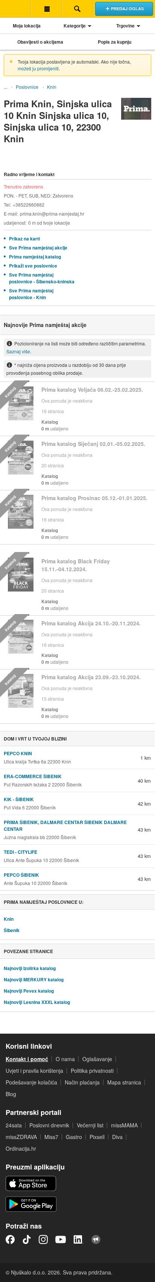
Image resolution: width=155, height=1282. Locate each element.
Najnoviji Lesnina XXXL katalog (37, 1002)
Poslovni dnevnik (49, 1125)
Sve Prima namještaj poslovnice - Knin (31, 294)
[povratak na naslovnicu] (15, 8)
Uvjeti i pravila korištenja (34, 1070)
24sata (14, 1125)
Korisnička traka (46, 8)
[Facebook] (10, 1239)
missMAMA (124, 1125)
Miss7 (51, 1137)
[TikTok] (26, 1239)
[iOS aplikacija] (31, 1183)
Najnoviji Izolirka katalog (30, 968)
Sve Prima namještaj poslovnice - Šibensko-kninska (41, 278)
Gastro (74, 1137)
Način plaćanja (82, 1082)
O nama (65, 1059)
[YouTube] (60, 1239)
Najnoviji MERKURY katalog (34, 979)
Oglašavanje (97, 1059)
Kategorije (75, 25)
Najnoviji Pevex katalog (29, 990)
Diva (117, 1137)
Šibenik (12, 930)
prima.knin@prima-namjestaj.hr (52, 213)
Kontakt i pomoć (27, 1059)
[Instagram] (43, 1239)
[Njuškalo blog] (95, 1239)
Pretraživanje (77, 8)
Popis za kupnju (114, 41)
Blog (11, 1094)
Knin (51, 87)
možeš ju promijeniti (38, 68)
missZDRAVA (21, 1137)
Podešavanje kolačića (31, 1082)
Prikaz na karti (24, 238)
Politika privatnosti (92, 1070)
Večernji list (90, 1125)
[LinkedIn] (78, 1239)
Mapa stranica (124, 1082)
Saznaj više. (18, 351)
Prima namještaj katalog (35, 256)
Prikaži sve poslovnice (33, 265)
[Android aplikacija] (31, 1204)
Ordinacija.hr (21, 1148)
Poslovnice (27, 87)
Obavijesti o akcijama (40, 41)
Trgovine (125, 25)
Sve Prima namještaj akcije (38, 247)
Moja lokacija (27, 25)
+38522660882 (28, 204)
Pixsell (97, 1137)
